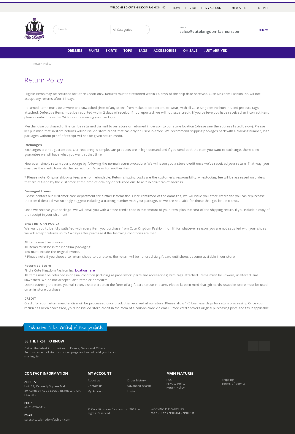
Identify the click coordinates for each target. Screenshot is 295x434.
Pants (94, 51)
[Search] (144, 29)
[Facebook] (26, 7)
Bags (142, 51)
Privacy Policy (176, 384)
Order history (136, 380)
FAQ (170, 380)
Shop (193, 8)
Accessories (165, 51)
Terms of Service (234, 384)
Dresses (75, 51)
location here (85, 270)
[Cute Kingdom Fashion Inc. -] (34, 29)
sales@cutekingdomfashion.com (47, 419)
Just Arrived (215, 51)
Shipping (228, 380)
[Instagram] (31, 7)
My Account (214, 8)
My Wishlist (240, 8)
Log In (261, 8)
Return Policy (176, 387)
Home (177, 8)
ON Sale (190, 51)
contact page (69, 352)
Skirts (111, 51)
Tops (127, 51)
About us (94, 380)
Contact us (95, 386)
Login (131, 391)
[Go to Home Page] (25, 63)
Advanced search (139, 386)
